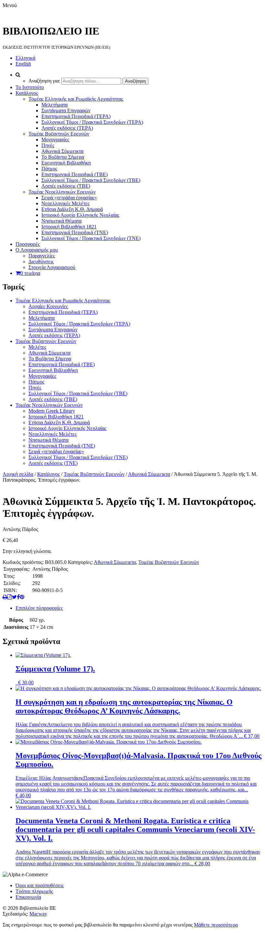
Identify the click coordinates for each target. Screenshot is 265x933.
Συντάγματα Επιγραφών (65, 110)
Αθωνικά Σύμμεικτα (62, 151)
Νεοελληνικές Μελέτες (65, 203)
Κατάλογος (27, 93)
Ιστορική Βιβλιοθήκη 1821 (69, 226)
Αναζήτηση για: (44, 81)
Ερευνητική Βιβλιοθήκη (66, 163)
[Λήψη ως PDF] (9, 597)
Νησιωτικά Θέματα (61, 221)
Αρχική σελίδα (18, 474)
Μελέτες (37, 347)
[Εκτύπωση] (5, 597)
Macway (38, 914)
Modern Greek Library (51, 411)
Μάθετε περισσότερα (216, 925)
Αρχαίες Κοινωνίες (48, 306)
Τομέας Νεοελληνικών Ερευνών (62, 192)
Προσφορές (28, 244)
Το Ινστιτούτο (30, 87)
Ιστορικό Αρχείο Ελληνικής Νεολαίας (80, 215)
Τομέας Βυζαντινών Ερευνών (58, 133)
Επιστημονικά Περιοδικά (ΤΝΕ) (74, 232)
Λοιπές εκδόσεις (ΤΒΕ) (65, 186)
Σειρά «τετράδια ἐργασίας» (69, 197)
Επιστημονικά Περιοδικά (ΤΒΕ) (74, 174)
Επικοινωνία (28, 897)
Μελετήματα (54, 104)
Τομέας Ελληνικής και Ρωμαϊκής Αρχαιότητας (75, 99)
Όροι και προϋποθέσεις (40, 885)
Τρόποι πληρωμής (34, 891)
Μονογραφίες (55, 139)
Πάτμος (49, 168)
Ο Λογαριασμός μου (37, 250)
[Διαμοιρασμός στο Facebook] (18, 597)
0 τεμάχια (30, 273)
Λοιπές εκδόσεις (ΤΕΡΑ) (67, 128)
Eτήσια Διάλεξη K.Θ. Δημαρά (72, 209)
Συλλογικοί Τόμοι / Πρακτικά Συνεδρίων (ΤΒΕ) (90, 180)
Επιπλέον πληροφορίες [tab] (39, 608)
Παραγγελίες (41, 255)
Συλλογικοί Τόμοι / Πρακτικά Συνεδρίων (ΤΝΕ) (91, 238)
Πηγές (47, 145)
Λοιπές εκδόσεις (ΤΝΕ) (53, 463)
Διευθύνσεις (41, 261)
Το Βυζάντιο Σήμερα (62, 157)
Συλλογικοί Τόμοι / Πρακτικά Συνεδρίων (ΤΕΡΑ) (92, 122)
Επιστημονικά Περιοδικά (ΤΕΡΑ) (76, 116)
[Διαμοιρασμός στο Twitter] (14, 597)
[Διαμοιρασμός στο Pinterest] (22, 597)
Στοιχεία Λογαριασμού (51, 267)
